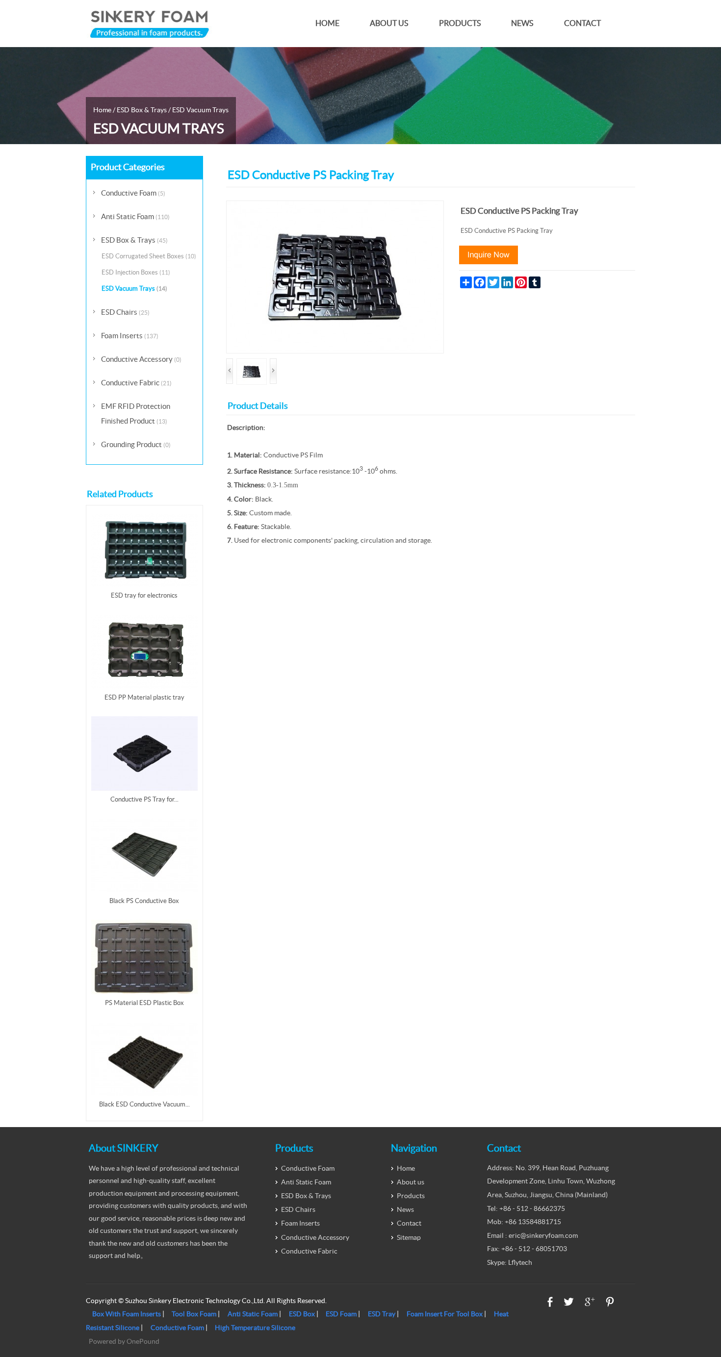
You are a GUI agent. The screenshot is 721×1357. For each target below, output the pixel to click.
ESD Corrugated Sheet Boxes (149, 256)
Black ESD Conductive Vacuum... (144, 1104)
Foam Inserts (129, 335)
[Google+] (589, 1301)
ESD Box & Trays (142, 110)
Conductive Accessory (141, 359)
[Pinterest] (610, 1301)
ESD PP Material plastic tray (144, 697)
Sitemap (409, 1237)
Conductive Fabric (136, 382)
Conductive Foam (133, 193)
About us (389, 23)
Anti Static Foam (135, 216)
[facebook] (550, 1301)
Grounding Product (136, 444)
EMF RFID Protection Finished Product (135, 413)
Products (460, 23)
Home (327, 23)
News (522, 23)
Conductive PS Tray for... (144, 799)
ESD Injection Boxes (136, 272)
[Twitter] (568, 1301)
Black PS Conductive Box (144, 901)
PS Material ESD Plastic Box (144, 1002)
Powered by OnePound (124, 1341)
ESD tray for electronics (144, 595)
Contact (582, 23)
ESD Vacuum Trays (200, 110)
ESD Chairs (125, 312)
